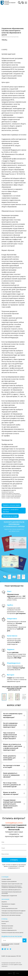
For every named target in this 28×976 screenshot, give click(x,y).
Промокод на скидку (10, 516)
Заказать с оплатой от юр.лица (11, 510)
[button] (22, 2)
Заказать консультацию (11, 505)
